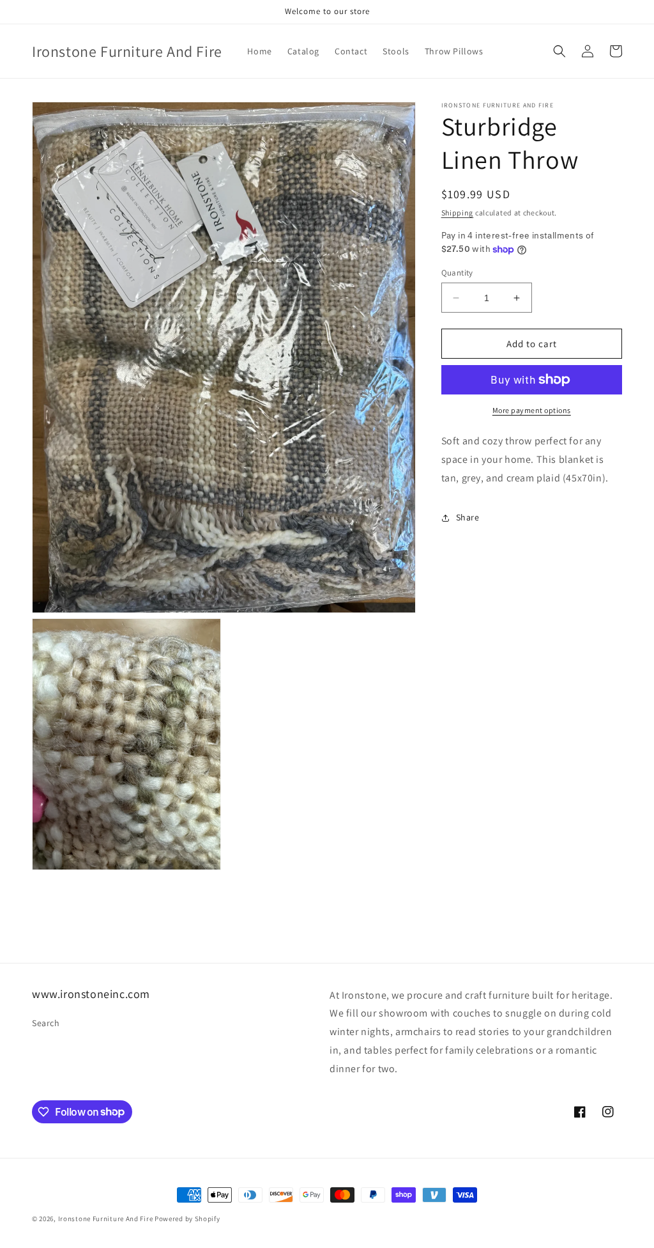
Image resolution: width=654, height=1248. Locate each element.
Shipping (457, 212)
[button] (559, 51)
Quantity (457, 272)
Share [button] (468, 517)
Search (46, 1023)
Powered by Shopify (187, 1218)
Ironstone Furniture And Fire (105, 1218)
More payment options (531, 410)
